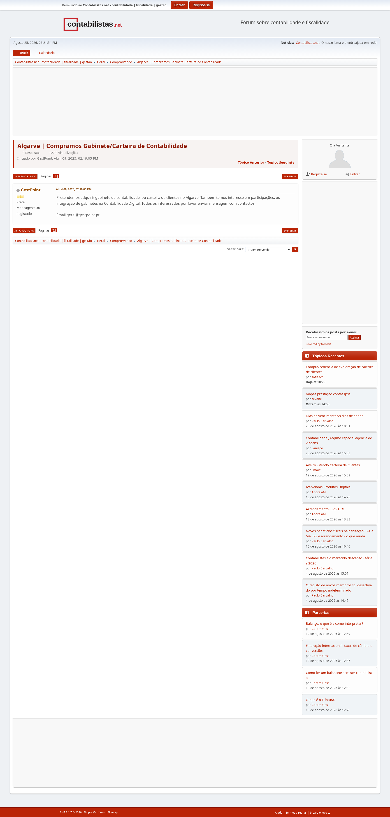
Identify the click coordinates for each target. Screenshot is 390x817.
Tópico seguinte (281, 162)
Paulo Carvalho (322, 421)
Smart (316, 470)
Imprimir (290, 176)
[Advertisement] (151, 101)
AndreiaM (319, 492)
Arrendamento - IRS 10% (325, 509)
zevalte (317, 399)
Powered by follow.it (318, 344)
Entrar (355, 174)
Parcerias (320, 612)
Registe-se (319, 174)
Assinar (354, 337)
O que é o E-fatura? (321, 699)
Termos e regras (296, 813)
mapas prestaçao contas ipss (328, 394)
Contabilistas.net (308, 43)
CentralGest (320, 629)
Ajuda (278, 813)
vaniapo (317, 448)
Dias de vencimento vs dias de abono (335, 415)
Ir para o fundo (25, 176)
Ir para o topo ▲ (320, 813)
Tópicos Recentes (328, 356)
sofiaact (317, 377)
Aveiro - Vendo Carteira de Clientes (333, 465)
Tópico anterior (251, 162)
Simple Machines (94, 812)
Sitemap (112, 812)
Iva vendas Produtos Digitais (328, 487)
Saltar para (235, 249)
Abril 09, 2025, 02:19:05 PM (73, 189)
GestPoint (31, 190)
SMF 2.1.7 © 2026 (71, 812)
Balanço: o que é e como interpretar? (334, 623)
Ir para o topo (24, 230)
